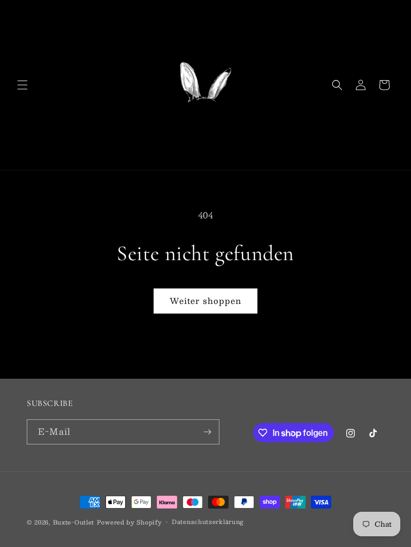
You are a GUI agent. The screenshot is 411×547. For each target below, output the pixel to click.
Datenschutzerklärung (208, 522)
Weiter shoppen (205, 300)
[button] (22, 85)
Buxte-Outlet (73, 522)
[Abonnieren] (207, 431)
